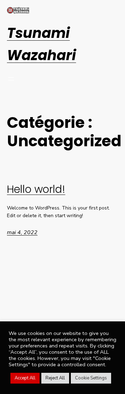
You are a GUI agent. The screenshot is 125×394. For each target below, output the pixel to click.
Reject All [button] (55, 378)
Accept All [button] (25, 378)
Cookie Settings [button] (91, 378)
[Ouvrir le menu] (11, 79)
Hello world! (36, 189)
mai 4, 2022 (22, 232)
